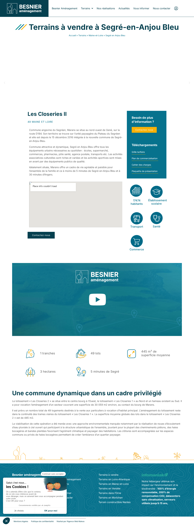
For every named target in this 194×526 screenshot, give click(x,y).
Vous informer (141, 8)
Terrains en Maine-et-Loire (114, 483)
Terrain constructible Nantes (114, 502)
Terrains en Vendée (109, 488)
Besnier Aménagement (64, 8)
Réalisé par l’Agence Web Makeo (70, 521)
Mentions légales (21, 521)
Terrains (85, 8)
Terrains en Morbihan (111, 497)
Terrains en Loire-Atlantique (114, 479)
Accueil (72, 35)
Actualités (124, 8)
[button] (4, 82)
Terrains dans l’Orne (110, 493)
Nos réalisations (106, 8)
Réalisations (62, 483)
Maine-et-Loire (96, 35)
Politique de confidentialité (42, 521)
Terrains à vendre (108, 474)
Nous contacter (161, 8)
